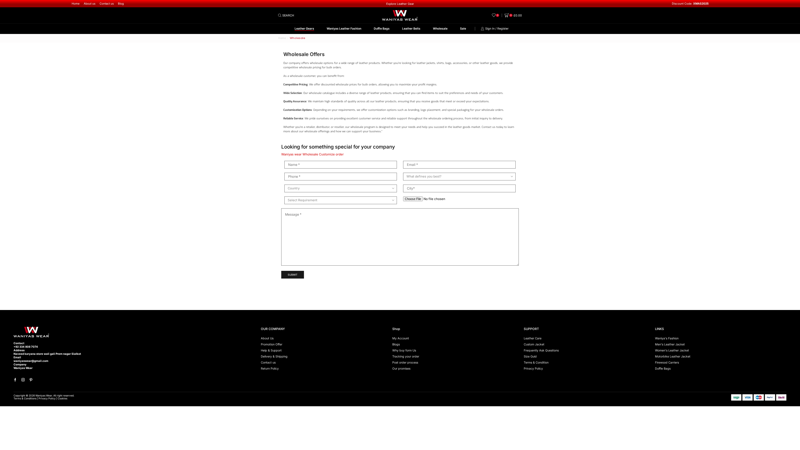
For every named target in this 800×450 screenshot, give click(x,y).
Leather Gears (304, 28)
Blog (121, 3)
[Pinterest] (30, 379)
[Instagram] (23, 379)
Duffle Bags (382, 28)
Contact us (107, 3)
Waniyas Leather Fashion (344, 28)
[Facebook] (15, 379)
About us (89, 3)
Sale (463, 28)
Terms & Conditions (25, 398)
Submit (293, 274)
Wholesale (440, 28)
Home (76, 3)
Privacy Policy (47, 398)
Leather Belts (411, 28)
